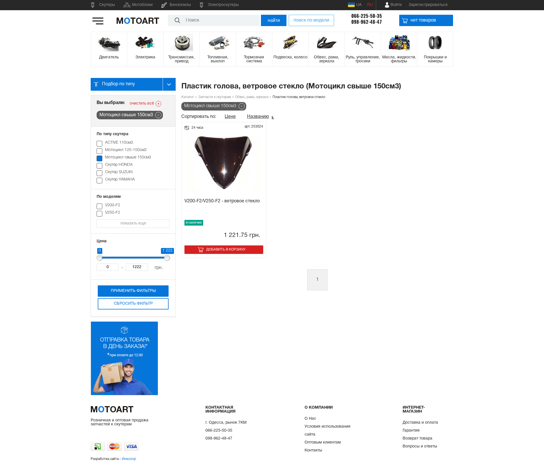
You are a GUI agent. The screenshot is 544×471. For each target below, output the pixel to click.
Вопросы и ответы (420, 446)
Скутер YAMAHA (120, 179)
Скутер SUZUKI (119, 172)
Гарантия (411, 430)
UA (359, 5)
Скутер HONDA (119, 165)
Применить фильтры (133, 291)
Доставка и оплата (420, 423)
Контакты (313, 450)
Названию (258, 117)
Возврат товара (417, 438)
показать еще (133, 223)
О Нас (310, 419)
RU (370, 5)
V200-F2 (112, 205)
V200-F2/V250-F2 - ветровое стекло (222, 201)
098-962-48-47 (366, 22)
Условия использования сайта (327, 430)
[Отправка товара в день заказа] (124, 394)
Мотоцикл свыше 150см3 (128, 157)
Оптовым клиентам (323, 442)
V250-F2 (112, 213)
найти (274, 20)
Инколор (129, 459)
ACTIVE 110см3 (119, 143)
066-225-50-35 (366, 16)
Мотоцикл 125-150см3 (125, 150)
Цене (230, 117)
